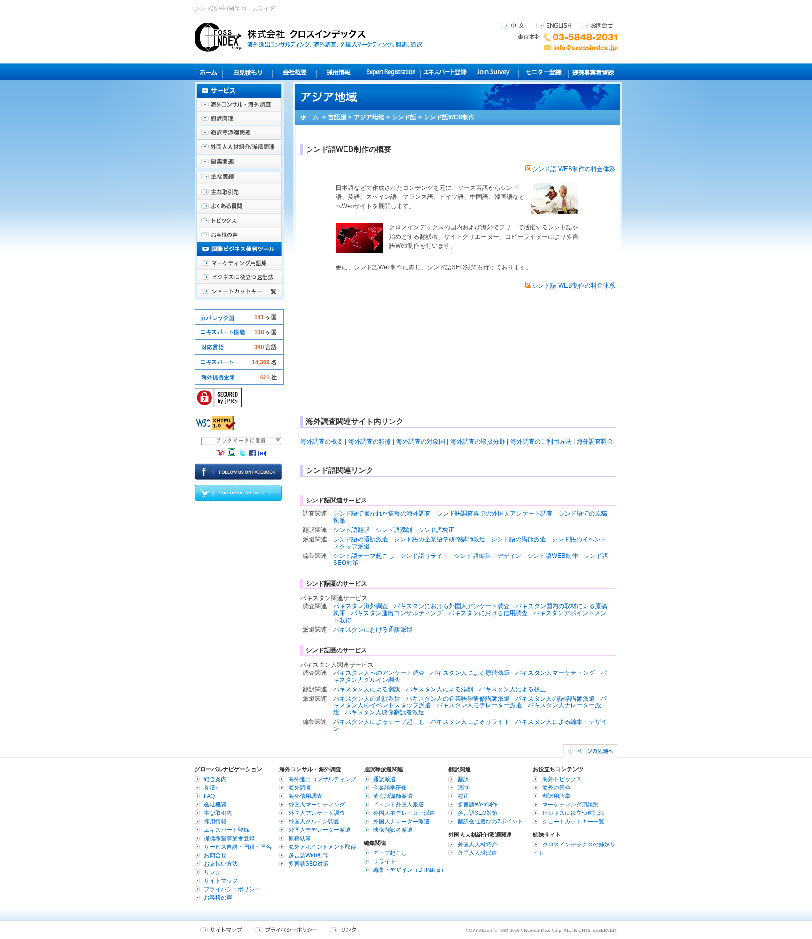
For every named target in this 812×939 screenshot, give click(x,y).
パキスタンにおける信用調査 (488, 613)
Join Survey (494, 72)
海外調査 (300, 787)
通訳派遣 (384, 779)
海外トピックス (239, 221)
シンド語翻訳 (351, 529)
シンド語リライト (424, 555)
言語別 (337, 117)
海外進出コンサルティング (322, 779)
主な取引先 (239, 193)
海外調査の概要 (321, 441)
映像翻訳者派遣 (393, 830)
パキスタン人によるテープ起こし (379, 721)
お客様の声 (239, 235)
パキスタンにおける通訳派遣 (373, 629)
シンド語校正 (436, 529)
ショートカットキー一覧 (239, 291)
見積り (247, 72)
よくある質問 (239, 207)
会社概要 (294, 72)
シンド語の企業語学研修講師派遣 (439, 539)
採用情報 (339, 72)
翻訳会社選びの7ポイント (490, 821)
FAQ (209, 796)
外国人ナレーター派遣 (401, 821)
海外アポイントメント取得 (322, 847)
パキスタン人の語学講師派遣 (555, 698)
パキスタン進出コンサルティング (397, 613)
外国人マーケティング (317, 804)
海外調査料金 (595, 441)
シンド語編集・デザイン (488, 555)
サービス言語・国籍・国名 (238, 847)
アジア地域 (369, 117)
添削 (463, 787)
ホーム (309, 117)
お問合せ (597, 25)
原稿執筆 (300, 838)
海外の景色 (556, 787)
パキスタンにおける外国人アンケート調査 (452, 606)
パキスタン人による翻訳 (366, 689)
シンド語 (404, 117)
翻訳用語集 (556, 796)
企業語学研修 (390, 787)
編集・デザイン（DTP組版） (409, 870)
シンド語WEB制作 (552, 555)
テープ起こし (390, 853)
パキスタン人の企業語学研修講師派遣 (458, 698)
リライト (384, 861)
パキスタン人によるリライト (470, 721)
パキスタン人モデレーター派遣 (479, 705)
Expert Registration (390, 72)
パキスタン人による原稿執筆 (470, 672)
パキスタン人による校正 (512, 689)
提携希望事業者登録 (229, 838)
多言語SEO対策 (308, 864)
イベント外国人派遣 (398, 804)
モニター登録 (543, 72)
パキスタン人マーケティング (555, 672)
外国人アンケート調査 (317, 813)
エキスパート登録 (444, 72)
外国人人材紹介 (477, 844)
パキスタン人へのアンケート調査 (379, 672)
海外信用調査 (305, 796)
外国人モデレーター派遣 (320, 830)
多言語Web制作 (308, 855)
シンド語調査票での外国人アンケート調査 (495, 513)
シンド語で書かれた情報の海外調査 (382, 513)
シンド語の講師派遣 (518, 539)
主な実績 (239, 179)
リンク (212, 872)
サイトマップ (221, 880)
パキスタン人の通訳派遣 (366, 698)
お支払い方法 (221, 864)
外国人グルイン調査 (314, 821)
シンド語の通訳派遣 (360, 539)
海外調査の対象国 (420, 441)
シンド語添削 (393, 529)
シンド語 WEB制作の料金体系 (573, 168)
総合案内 (215, 779)
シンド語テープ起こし (363, 555)
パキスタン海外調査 (360, 606)
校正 (463, 796)
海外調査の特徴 (369, 441)
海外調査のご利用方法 (540, 441)
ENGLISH (553, 25)
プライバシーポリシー (232, 889)
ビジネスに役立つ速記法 (239, 277)
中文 (514, 25)
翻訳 (463, 779)
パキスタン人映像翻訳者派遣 (384, 712)
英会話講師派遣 (393, 796)
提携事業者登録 (592, 72)
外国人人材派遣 (477, 853)
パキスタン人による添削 (439, 689)
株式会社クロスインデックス (308, 37)
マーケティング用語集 (239, 263)
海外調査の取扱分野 (477, 441)
